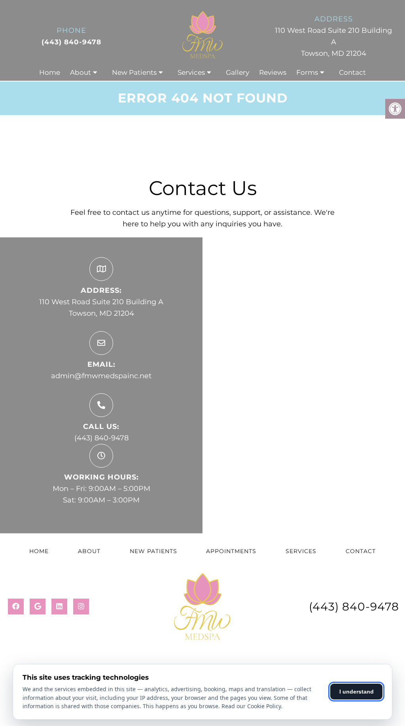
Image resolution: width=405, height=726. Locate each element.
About (80, 72)
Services (191, 72)
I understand (356, 691)
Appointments (231, 551)
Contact (352, 72)
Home (49, 72)
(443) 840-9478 (71, 42)
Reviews (272, 72)
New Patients (134, 72)
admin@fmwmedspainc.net (101, 376)
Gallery (237, 72)
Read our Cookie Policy (251, 706)
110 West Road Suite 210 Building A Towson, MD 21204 (333, 42)
